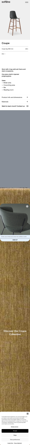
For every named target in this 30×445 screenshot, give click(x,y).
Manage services (14, 426)
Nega (15, 435)
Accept (15, 430)
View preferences (15, 439)
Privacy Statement (18, 443)
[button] (27, 413)
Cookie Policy (10, 443)
